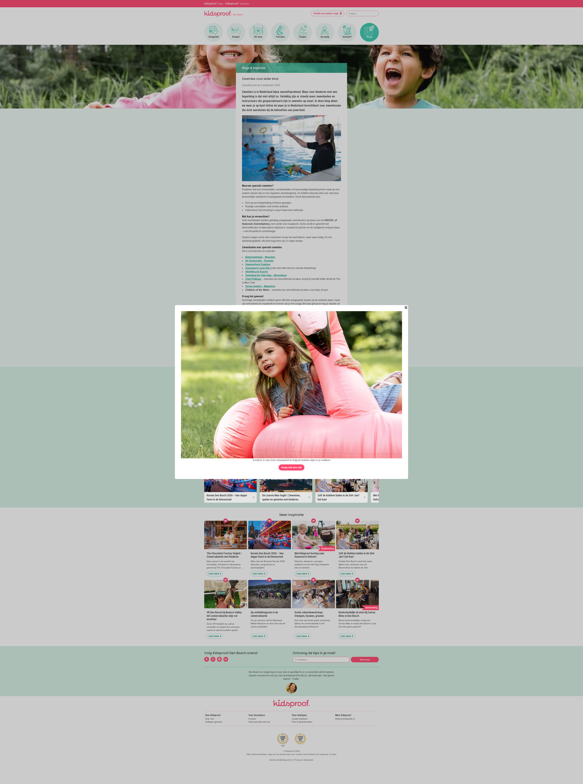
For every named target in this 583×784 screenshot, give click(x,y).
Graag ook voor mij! (291, 467)
